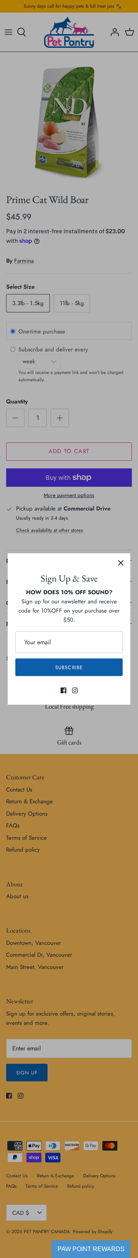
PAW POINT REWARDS (91, 1249)
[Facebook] (63, 690)
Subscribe (68, 667)
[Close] (120, 562)
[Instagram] (75, 690)
